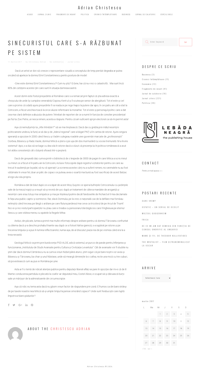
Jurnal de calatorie (145, 14)
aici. (161, 171)
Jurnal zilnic (44, 14)
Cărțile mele (166, 14)
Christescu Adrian (37, 62)
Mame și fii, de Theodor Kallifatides (164, 235)
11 (181, 321)
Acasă (30, 14)
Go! (185, 42)
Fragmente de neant (66, 14)
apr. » (150, 349)
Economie (146, 84)
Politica (85, 14)
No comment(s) (57, 62)
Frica (145, 219)
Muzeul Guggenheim (154, 213)
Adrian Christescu (100, 7)
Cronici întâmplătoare (105, 14)
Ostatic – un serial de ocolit (160, 207)
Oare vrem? (149, 200)
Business (126, 14)
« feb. (144, 349)
